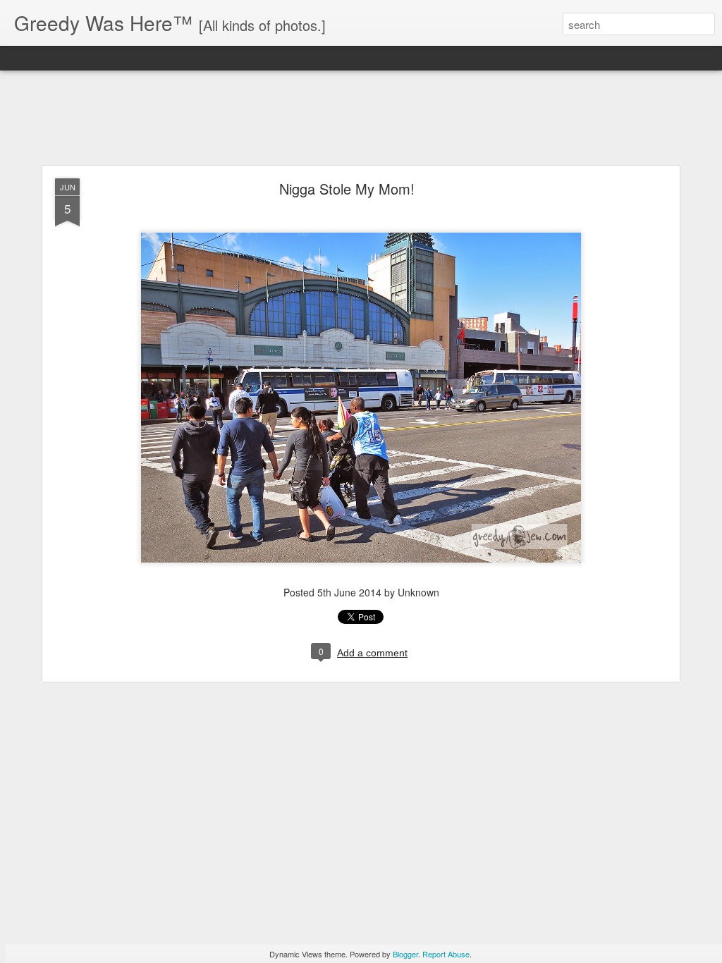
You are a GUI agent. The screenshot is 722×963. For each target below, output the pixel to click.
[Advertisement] (361, 118)
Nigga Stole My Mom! (347, 188)
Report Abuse (446, 953)
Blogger (405, 953)
